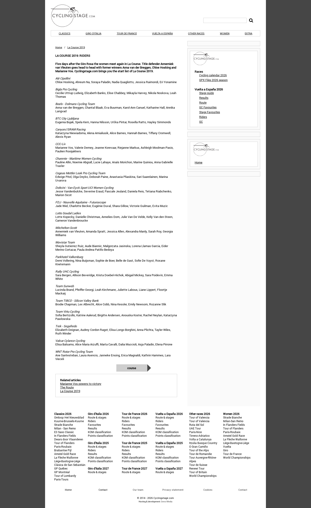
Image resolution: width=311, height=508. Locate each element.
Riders (203, 117)
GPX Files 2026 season (213, 80)
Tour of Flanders (64, 443)
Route (202, 102)
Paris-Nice (195, 432)
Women (224, 33)
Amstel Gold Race (65, 454)
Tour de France (127, 33)
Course (131, 368)
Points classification (100, 435)
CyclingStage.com (76, 16)
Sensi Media (166, 501)
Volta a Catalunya (200, 439)
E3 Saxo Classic (64, 432)
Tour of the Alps (199, 450)
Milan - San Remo (65, 428)
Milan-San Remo (233, 421)
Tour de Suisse (198, 465)
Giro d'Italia (93, 33)
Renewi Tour (196, 468)
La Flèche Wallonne (66, 457)
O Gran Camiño (198, 446)
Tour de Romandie (200, 454)
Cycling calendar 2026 (213, 75)
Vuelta (227, 446)
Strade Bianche (63, 424)
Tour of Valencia (199, 417)
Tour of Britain (198, 472)
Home (58, 47)
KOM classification (99, 432)
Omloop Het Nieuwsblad (69, 417)
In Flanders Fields (65, 435)
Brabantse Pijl (62, 450)
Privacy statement (173, 489)
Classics (64, 33)
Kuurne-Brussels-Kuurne (69, 421)
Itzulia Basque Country (203, 443)
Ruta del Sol (196, 424)
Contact (242, 489)
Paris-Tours (61, 479)
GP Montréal (62, 472)
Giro (225, 450)
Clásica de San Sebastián (69, 465)
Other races (196, 33)
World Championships (203, 475)
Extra (248, 33)
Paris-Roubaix (62, 446)
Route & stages (97, 417)
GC (201, 121)
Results (203, 98)
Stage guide (206, 93)
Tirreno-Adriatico (199, 435)
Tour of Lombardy (65, 475)
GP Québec (61, 468)
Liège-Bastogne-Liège (67, 461)
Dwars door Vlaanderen (68, 439)
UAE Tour (195, 428)
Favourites (94, 424)
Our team (138, 489)
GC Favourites (208, 107)
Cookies (207, 489)
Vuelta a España (162, 33)
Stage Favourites (209, 112)
